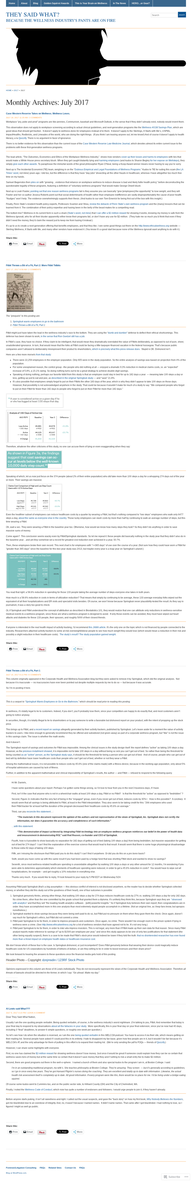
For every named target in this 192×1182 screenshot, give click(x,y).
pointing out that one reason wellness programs (54, 191)
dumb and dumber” (118, 332)
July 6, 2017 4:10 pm (16, 1013)
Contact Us (70, 1168)
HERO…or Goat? (141, 3)
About (24, 3)
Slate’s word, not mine (79, 213)
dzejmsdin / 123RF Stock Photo (63, 960)
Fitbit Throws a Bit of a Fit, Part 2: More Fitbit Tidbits (33, 265)
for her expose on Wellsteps (164, 160)
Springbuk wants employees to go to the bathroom (38, 321)
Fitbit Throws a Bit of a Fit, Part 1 (29, 325)
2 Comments (34, 269)
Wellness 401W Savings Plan (157, 127)
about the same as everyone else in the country (42, 518)
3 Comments (35, 118)
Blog (35, 3)
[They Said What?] (96, 56)
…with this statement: (22, 826)
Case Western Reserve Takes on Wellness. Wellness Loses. (38, 113)
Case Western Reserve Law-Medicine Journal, (106, 143)
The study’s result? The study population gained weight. (88, 634)
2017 (16, 90)
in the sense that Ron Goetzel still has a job (62, 336)
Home (12, 3)
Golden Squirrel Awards (56, 3)
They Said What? (32, 14)
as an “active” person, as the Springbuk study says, (47, 754)
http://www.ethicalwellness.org (154, 225)
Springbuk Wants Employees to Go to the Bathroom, (52, 701)
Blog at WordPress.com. (16, 1173)
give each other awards (25, 164)
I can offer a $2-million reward (111, 213)
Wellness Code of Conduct (38, 1089)
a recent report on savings (47, 729)
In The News (119, 3)
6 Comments (34, 675)
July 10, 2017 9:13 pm (16, 675)
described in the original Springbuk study (72, 378)
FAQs (42, 1168)
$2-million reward (44, 1053)
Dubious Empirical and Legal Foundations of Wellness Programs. (108, 169)
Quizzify (22, 138)
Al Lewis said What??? (18, 1008)
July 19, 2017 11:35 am (17, 118)
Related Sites (55, 1168)
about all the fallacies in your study (68, 1026)
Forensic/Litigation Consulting (21, 1168)
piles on (35, 182)
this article (97, 627)
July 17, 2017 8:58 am (16, 269)
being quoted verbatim (86, 1035)
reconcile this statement (39, 811)
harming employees (109, 160)
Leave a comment (36, 1013)
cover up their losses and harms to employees (144, 157)
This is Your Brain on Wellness (91, 3)
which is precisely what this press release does (116, 349)
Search (182, 15)
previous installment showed (37, 751)
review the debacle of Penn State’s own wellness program (119, 204)
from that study (43, 354)
